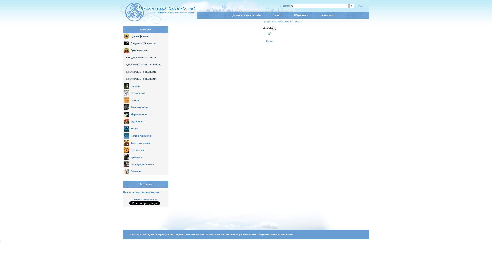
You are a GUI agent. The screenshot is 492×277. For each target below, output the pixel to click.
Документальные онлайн (246, 15)
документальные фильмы (141, 57)
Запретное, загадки (140, 143)
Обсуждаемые (301, 15)
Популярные (327, 15)
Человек (135, 100)
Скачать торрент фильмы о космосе (185, 234)
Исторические (138, 93)
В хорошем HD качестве (143, 43)
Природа (135, 86)
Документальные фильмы (143, 64)
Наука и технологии (141, 135)
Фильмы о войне (139, 107)
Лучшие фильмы (139, 36)
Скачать (277, 15)
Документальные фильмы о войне (275, 234)
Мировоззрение (139, 114)
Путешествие (137, 150)
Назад (269, 41)
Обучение (136, 171)
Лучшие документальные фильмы (141, 192)
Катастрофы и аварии (142, 164)
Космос (134, 128)
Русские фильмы (139, 50)
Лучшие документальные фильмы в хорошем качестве (172, 12)
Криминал (136, 157)
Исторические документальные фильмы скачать (231, 234)
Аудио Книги (137, 121)
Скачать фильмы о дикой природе (147, 234)
